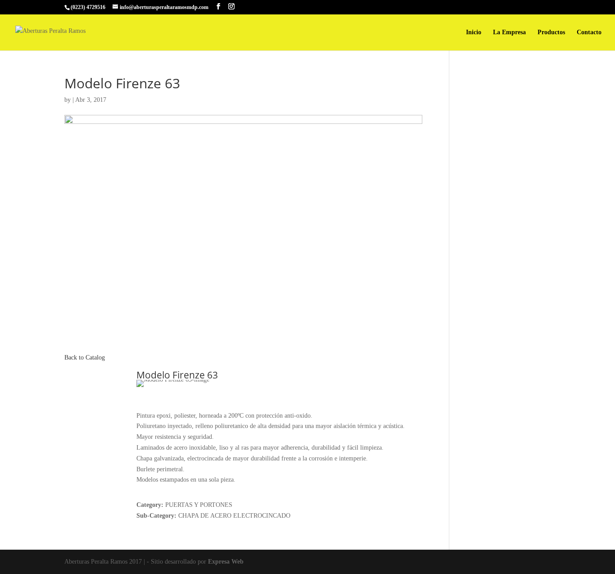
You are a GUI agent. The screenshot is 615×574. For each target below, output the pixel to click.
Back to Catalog (84, 357)
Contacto (589, 32)
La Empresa (509, 32)
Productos (551, 32)
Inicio (473, 32)
